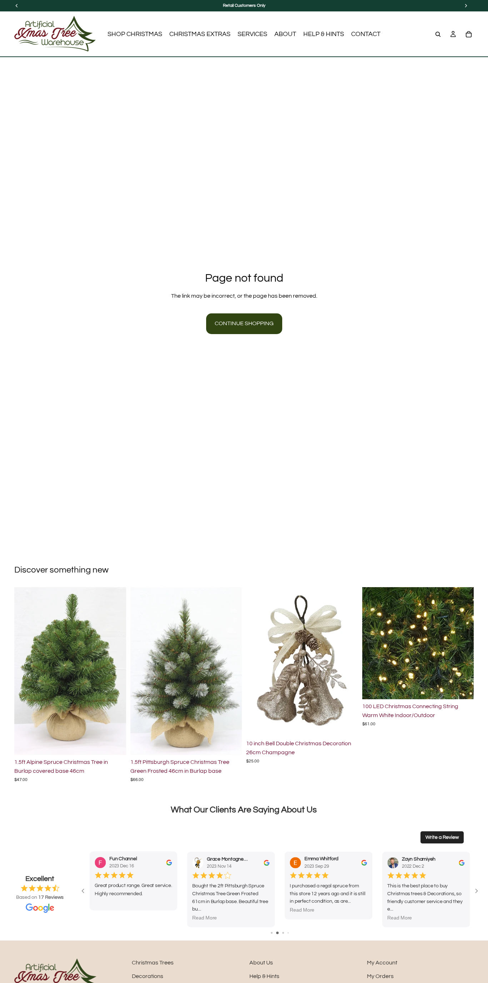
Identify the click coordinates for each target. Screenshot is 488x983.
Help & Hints (264, 976)
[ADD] (115, 743)
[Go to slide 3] (281, 933)
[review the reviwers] (169, 862)
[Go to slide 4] (285, 932)
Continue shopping (244, 323)
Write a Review (442, 837)
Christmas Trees (153, 963)
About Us (261, 963)
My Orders (380, 976)
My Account (382, 963)
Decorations (147, 976)
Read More (204, 918)
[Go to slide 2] (275, 933)
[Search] (438, 34)
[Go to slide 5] (290, 932)
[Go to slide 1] (269, 933)
